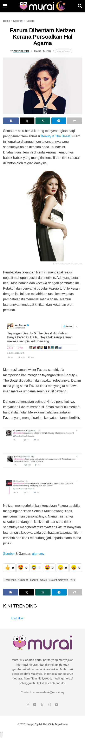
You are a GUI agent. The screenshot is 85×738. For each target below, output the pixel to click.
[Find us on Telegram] (34, 704)
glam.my (38, 553)
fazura (34, 580)
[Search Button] (80, 6)
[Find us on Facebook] (28, 704)
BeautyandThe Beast (16, 580)
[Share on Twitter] (27, 120)
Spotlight (18, 20)
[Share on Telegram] (58, 120)
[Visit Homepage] (42, 6)
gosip (43, 580)
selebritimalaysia (58, 580)
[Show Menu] (5, 6)
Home (6, 20)
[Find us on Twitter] (42, 704)
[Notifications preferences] (1, 735)
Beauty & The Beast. (56, 136)
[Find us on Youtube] (56, 704)
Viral (73, 580)
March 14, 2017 (42, 51)
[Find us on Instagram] (49, 704)
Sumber (9, 553)
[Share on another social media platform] (74, 120)
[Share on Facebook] (11, 120)
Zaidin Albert (21, 51)
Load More (17, 618)
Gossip (30, 20)
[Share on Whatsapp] (42, 120)
